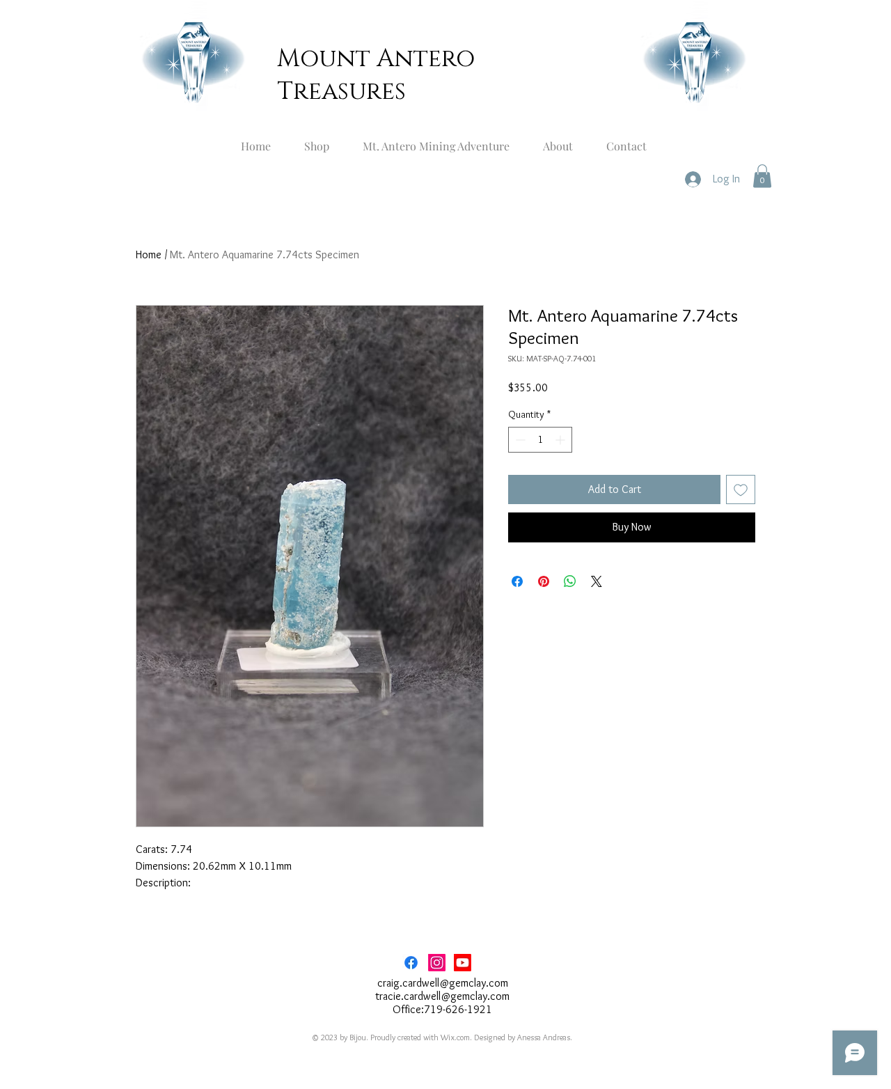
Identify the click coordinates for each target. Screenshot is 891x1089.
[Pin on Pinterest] (543, 581)
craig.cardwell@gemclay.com (442, 982)
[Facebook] (411, 962)
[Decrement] (519, 440)
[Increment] (561, 440)
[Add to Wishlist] (740, 489)
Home (148, 254)
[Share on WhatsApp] (570, 581)
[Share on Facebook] (517, 581)
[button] (762, 175)
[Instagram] (437, 962)
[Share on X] (596, 581)
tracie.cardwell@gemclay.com (442, 996)
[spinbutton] (540, 440)
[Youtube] (462, 962)
